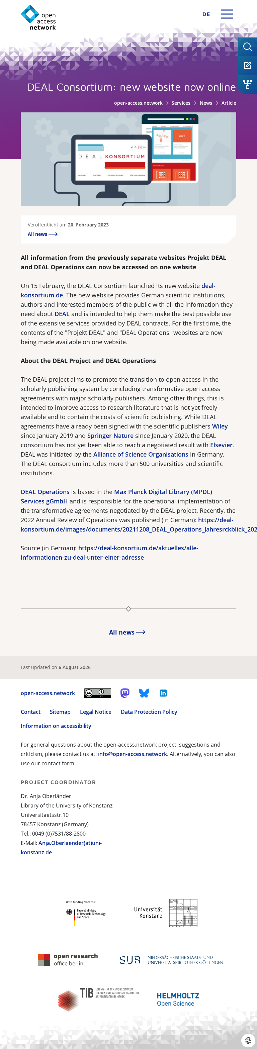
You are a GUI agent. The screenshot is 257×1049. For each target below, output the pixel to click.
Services (181, 103)
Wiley (220, 426)
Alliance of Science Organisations (140, 454)
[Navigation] (227, 14)
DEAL (62, 314)
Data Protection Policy (149, 712)
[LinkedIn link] (163, 693)
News (206, 103)
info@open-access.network (132, 754)
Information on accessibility (56, 726)
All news (38, 234)
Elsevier (221, 445)
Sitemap (60, 712)
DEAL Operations (45, 492)
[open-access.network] (38, 17)
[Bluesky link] (144, 693)
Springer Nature (110, 436)
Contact (30, 712)
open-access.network (138, 103)
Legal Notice (95, 712)
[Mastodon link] (125, 693)
